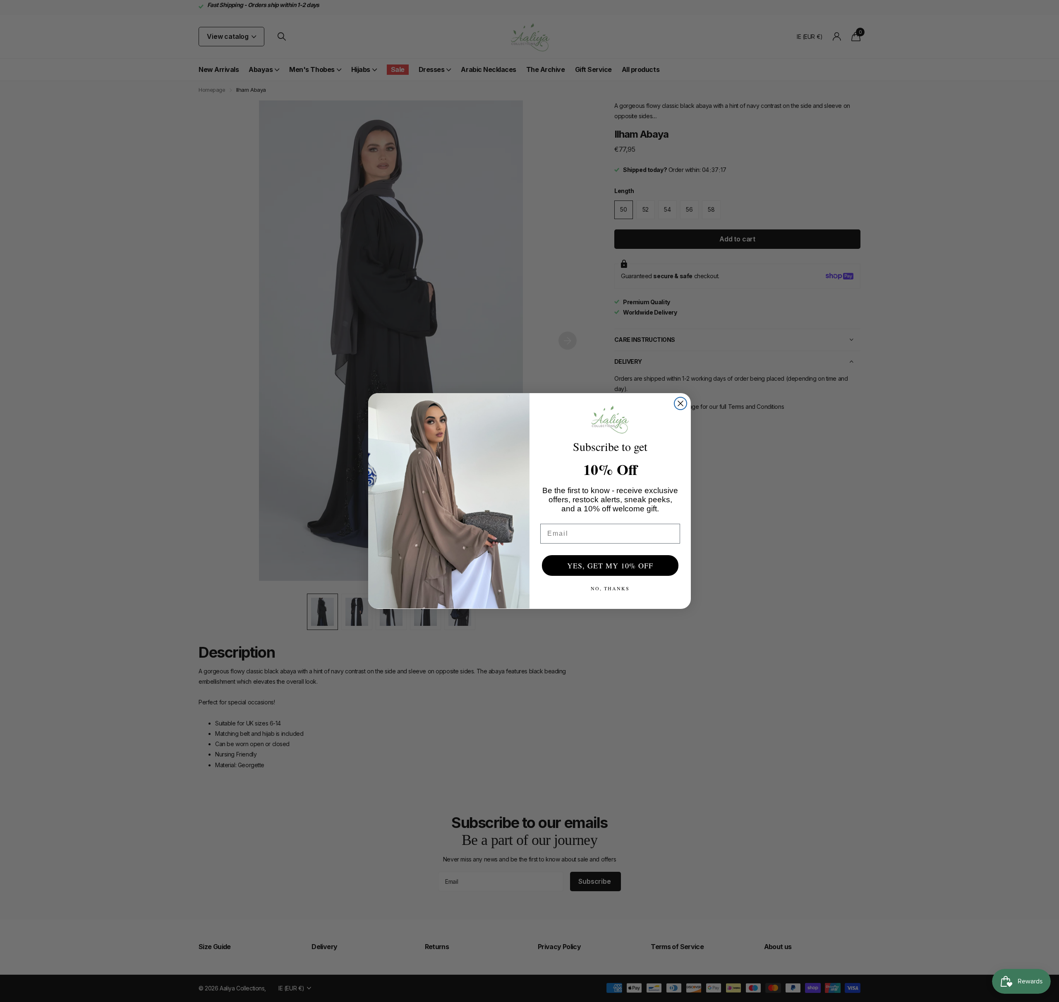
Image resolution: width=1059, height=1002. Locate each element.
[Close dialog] (680, 403)
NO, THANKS (610, 588)
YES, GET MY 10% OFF (610, 565)
